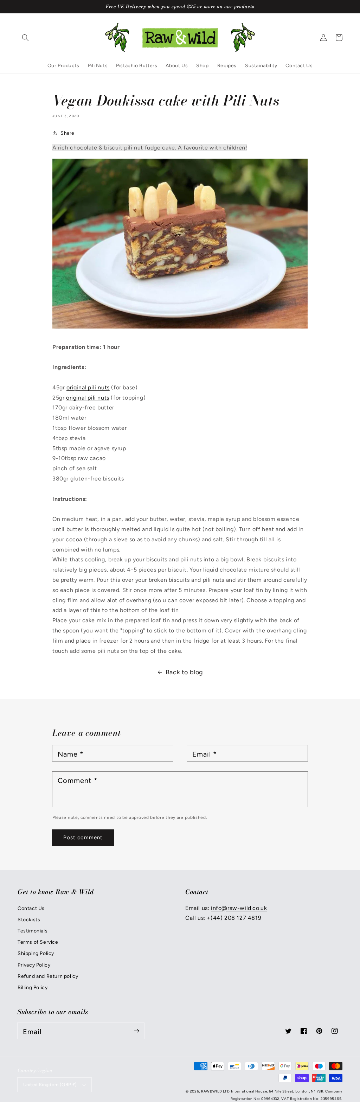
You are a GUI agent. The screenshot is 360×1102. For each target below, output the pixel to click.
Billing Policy (32, 987)
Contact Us (31, 908)
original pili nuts (88, 387)
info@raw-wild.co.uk (239, 908)
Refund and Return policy (48, 976)
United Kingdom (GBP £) (50, 1084)
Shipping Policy (36, 953)
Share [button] (67, 133)
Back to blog (184, 672)
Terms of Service (38, 942)
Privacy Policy (34, 965)
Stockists (29, 920)
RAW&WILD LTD (215, 1091)
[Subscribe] (136, 1030)
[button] (25, 37)
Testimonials (32, 931)
